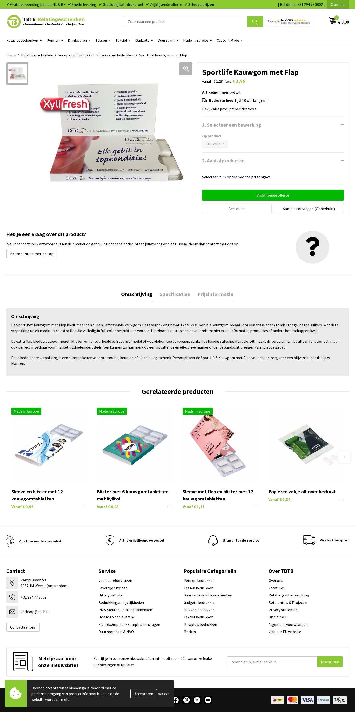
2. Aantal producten (223, 160)
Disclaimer (277, 617)
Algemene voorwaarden (288, 624)
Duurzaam (166, 40)
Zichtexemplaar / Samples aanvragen (129, 624)
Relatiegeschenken (22, 40)
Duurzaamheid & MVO (116, 631)
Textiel (121, 40)
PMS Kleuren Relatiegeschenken (125, 609)
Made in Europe (195, 40)
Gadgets (142, 40)
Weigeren (163, 693)
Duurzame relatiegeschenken (208, 595)
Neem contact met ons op (31, 253)
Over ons (338, 4)
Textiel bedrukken (198, 617)
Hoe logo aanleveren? (117, 617)
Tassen (101, 40)
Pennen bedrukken (199, 580)
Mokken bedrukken (199, 609)
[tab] (136, 294)
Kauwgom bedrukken (116, 55)
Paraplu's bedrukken (200, 624)
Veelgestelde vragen (115, 580)
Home (11, 55)
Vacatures (277, 587)
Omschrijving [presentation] (136, 294)
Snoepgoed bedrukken (76, 55)
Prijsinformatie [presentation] (215, 294)
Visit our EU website (285, 631)
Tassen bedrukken (198, 587)
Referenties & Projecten (288, 602)
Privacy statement (284, 609)
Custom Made (228, 40)
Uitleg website (111, 595)
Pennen (53, 40)
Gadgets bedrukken (199, 602)
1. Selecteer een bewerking (231, 125)
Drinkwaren (77, 40)
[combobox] (185, 21)
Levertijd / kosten (113, 587)
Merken (190, 631)
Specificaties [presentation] (175, 294)
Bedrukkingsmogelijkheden (121, 602)
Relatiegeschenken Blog (289, 595)
